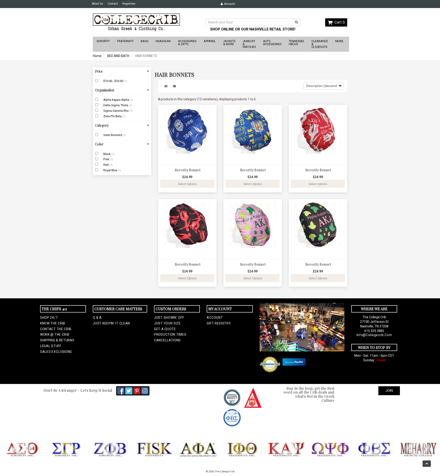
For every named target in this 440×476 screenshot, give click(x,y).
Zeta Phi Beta (112, 116)
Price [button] (99, 71)
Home (97, 56)
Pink (106, 159)
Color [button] (99, 144)
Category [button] (102, 125)
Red (106, 164)
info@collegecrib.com (374, 335)
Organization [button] (104, 90)
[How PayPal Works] (294, 362)
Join (389, 391)
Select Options (187, 184)
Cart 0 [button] (339, 22)
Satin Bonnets (113, 135)
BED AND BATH (118, 56)
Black (107, 154)
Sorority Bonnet (188, 170)
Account (229, 3)
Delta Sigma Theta (116, 105)
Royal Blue (110, 170)
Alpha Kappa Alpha (116, 99)
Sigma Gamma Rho (116, 110)
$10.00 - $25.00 (113, 81)
